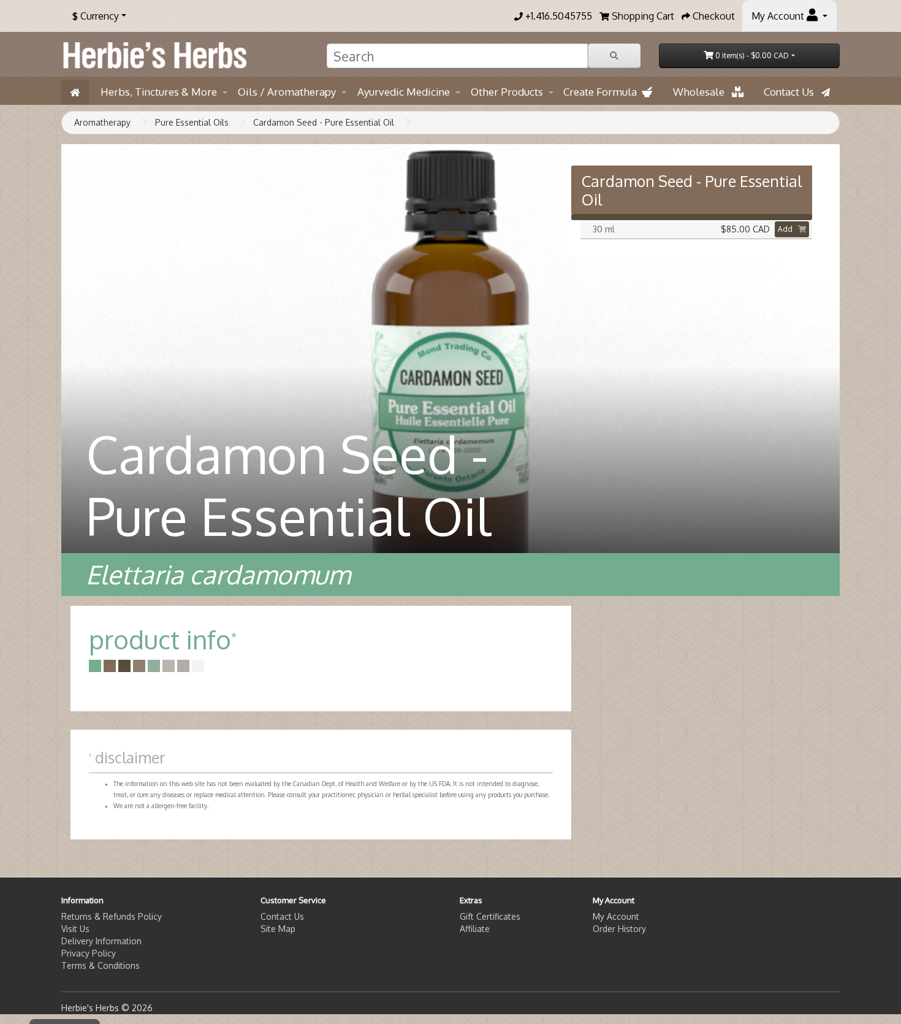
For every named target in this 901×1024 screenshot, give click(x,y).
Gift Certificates (490, 916)
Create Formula (602, 91)
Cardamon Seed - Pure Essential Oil (323, 122)
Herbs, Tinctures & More (159, 91)
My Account (616, 916)
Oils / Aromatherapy (287, 91)
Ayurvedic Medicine (403, 91)
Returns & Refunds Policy (111, 916)
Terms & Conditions (100, 965)
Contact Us (792, 91)
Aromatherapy (102, 122)
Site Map (277, 928)
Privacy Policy (88, 953)
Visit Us (75, 928)
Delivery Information (101, 941)
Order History (619, 928)
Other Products (507, 91)
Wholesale (702, 91)
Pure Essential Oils (192, 122)
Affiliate (475, 928)
